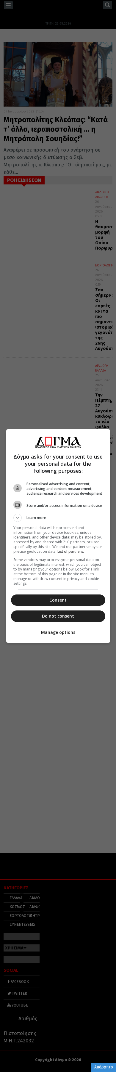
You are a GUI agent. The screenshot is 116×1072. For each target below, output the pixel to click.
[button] (58, 518)
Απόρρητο (103, 1067)
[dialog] (58, 536)
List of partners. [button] (70, 551)
